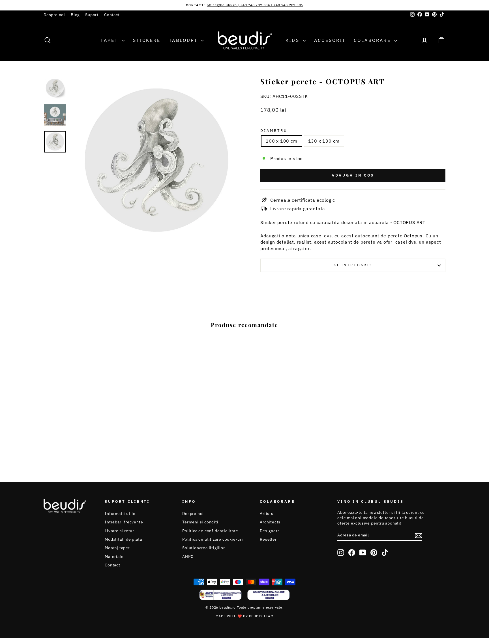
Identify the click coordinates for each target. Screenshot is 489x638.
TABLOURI (184, 40)
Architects (270, 522)
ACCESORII (329, 40)
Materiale (114, 556)
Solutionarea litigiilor (203, 547)
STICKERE (147, 40)
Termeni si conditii (201, 522)
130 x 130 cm (324, 141)
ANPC (187, 556)
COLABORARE (373, 40)
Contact (112, 14)
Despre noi (54, 14)
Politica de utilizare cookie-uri (212, 539)
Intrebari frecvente (124, 522)
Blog (75, 14)
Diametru (274, 130)
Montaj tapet (117, 547)
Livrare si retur (119, 530)
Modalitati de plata (123, 539)
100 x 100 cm (281, 141)
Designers (270, 530)
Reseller (268, 539)
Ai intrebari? (352, 265)
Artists (266, 513)
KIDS (293, 40)
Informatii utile (120, 513)
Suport (91, 14)
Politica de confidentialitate (210, 530)
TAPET (110, 40)
